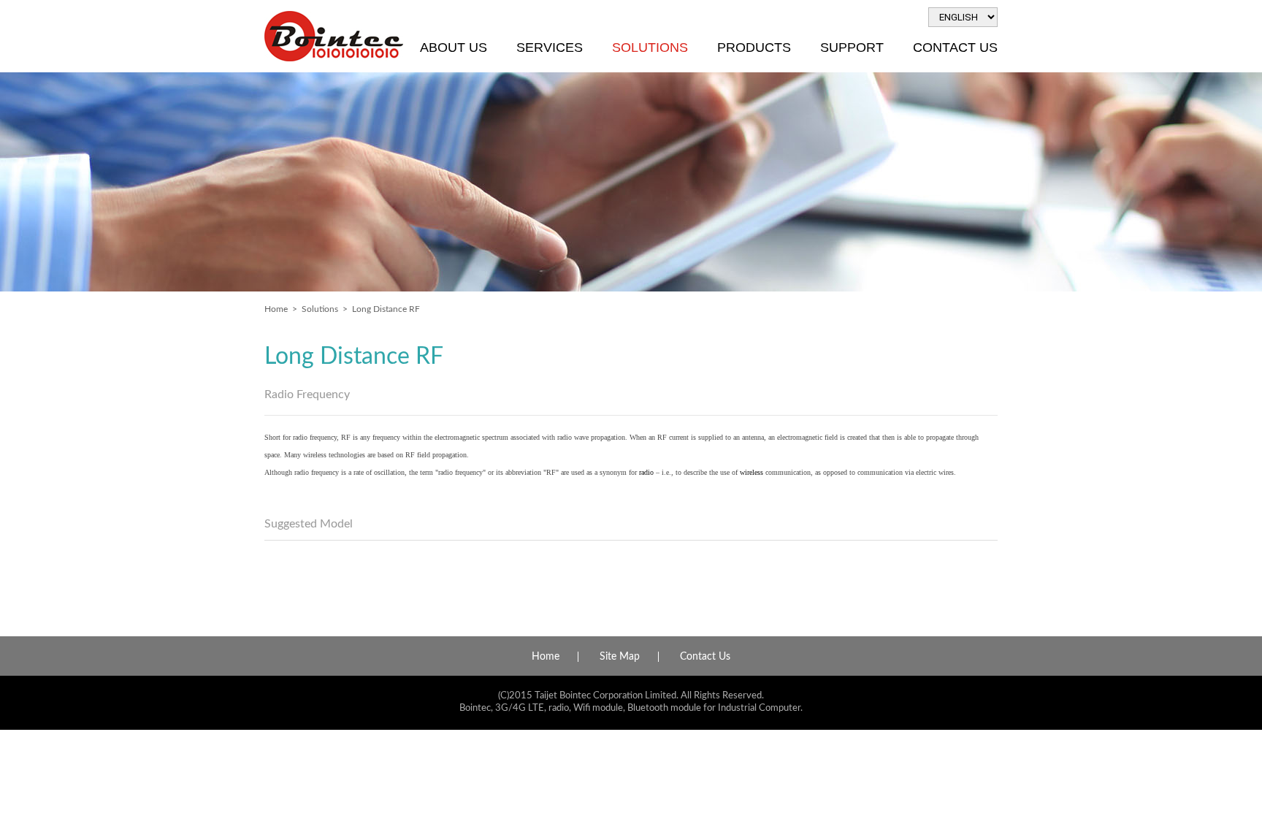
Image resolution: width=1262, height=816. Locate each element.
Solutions (650, 47)
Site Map (620, 657)
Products (754, 47)
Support (852, 47)
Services (549, 47)
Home (276, 309)
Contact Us (955, 47)
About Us (453, 47)
